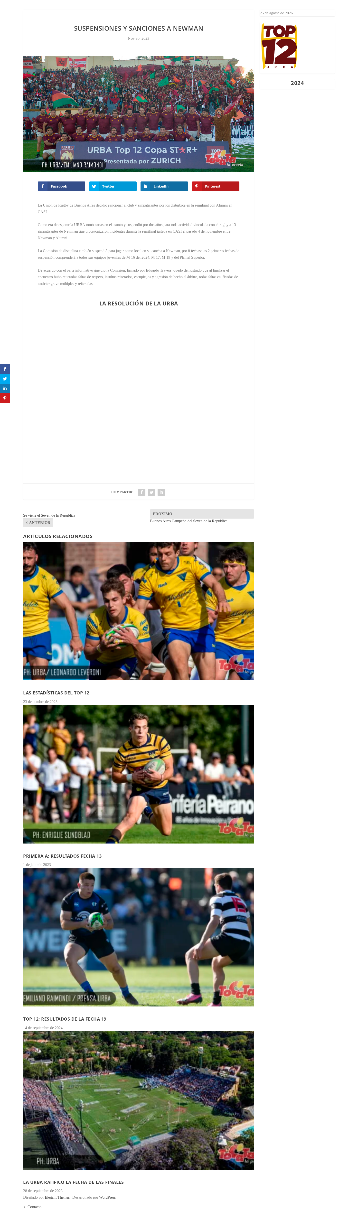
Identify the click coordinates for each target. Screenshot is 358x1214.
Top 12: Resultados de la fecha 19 (64, 1019)
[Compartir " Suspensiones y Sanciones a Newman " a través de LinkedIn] (161, 492)
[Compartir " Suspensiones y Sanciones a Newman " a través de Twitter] (151, 492)
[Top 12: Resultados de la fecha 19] (138, 937)
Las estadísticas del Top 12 (56, 693)
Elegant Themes (57, 1197)
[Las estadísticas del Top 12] (138, 611)
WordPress (107, 1197)
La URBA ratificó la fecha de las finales (73, 1182)
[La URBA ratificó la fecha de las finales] (138, 1100)
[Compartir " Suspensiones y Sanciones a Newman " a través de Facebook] (142, 492)
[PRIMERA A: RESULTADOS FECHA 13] (138, 774)
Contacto (179, 13)
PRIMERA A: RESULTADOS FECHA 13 (62, 856)
